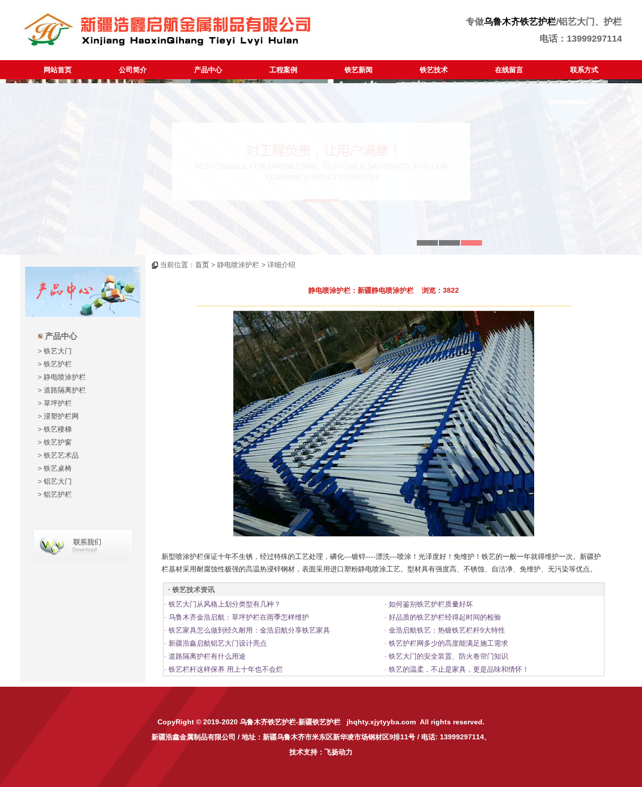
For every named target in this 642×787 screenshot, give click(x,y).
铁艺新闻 (359, 70)
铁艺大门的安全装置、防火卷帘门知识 (448, 656)
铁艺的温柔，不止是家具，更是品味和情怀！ (459, 669)
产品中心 (208, 70)
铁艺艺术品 (61, 455)
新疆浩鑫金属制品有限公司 (193, 737)
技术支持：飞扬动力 (321, 752)
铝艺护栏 (58, 494)
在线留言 (509, 70)
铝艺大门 (58, 481)
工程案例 (283, 70)
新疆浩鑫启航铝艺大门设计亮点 (218, 643)
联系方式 (584, 70)
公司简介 (133, 70)
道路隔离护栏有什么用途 (207, 656)
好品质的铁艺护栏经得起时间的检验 (445, 617)
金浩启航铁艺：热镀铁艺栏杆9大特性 (447, 630)
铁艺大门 (58, 351)
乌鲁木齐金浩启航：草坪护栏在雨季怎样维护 (239, 617)
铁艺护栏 (58, 364)
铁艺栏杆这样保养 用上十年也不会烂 (226, 669)
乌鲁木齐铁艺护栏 (520, 22)
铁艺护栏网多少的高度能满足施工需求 (448, 643)
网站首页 (58, 70)
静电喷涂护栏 (65, 377)
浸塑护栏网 (61, 416)
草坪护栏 (58, 403)
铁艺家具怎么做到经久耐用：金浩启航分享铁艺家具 (249, 630)
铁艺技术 (434, 70)
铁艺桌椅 (58, 468)
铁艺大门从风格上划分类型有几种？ (225, 604)
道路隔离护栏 (65, 390)
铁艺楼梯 (58, 429)
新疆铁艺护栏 (319, 722)
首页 (202, 265)
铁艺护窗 (58, 442)
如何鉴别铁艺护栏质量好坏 (431, 604)
